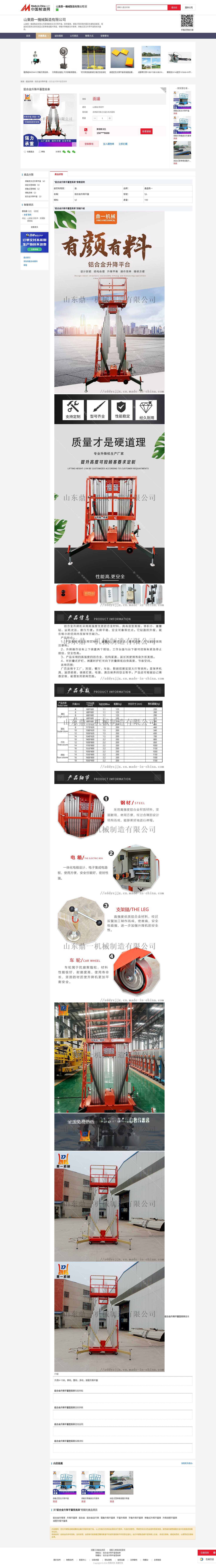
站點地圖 (95, 1560)
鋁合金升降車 (59, 1517)
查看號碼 (146, 131)
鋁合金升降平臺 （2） (33, 196)
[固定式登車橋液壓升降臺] (182, 150)
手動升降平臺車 (136, 1517)
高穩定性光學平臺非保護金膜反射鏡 (123, 72)
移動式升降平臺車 (153, 1517)
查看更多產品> (187, 1463)
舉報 (43, 151)
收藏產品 (30, 151)
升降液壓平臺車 (170, 1517)
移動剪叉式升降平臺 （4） (35, 181)
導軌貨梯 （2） (31, 192)
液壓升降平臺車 (60, 1520)
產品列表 (29, 81)
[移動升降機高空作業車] (182, 125)
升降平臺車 (72, 1517)
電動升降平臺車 (108, 1517)
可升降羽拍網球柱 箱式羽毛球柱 (93, 72)
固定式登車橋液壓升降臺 (183, 161)
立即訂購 (123, 143)
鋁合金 (82, 1517)
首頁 (22, 81)
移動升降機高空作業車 (182, 136)
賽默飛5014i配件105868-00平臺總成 (181, 72)
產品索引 (27, 257)
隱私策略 (108, 1560)
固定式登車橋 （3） (33, 185)
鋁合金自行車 (93, 1517)
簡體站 (145, 1560)
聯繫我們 (69, 1560)
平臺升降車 (122, 1517)
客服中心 (82, 1560)
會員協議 (120, 1560)
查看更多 (34, 227)
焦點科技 (111, 1563)
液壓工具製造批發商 (117, 1550)
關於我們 (57, 1560)
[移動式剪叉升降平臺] (182, 100)
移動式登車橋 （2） (33, 189)
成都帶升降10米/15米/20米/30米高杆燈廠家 (155, 72)
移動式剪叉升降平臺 (181, 111)
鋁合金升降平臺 (41, 81)
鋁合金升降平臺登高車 (112, 1553)
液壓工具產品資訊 (98, 1550)
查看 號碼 (27, 215)
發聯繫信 (89, 143)
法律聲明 (133, 1560)
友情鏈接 (157, 1560)
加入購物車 (108, 143)
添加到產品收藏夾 (31, 261)
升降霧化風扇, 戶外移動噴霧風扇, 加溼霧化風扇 (70, 72)
